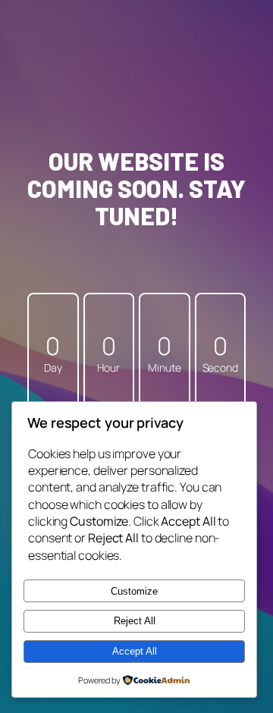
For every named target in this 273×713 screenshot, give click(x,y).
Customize (134, 591)
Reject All (134, 621)
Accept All (134, 651)
